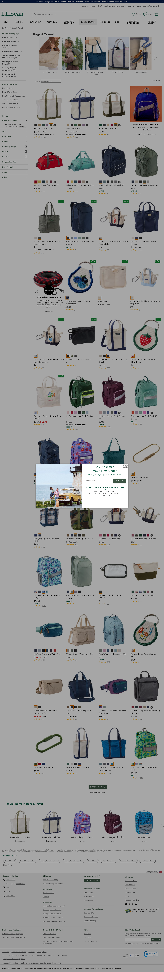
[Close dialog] (126, 466)
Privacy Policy (105, 495)
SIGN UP (120, 481)
